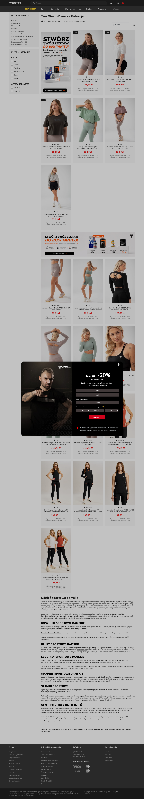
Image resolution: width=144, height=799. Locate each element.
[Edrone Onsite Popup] (72, 399)
